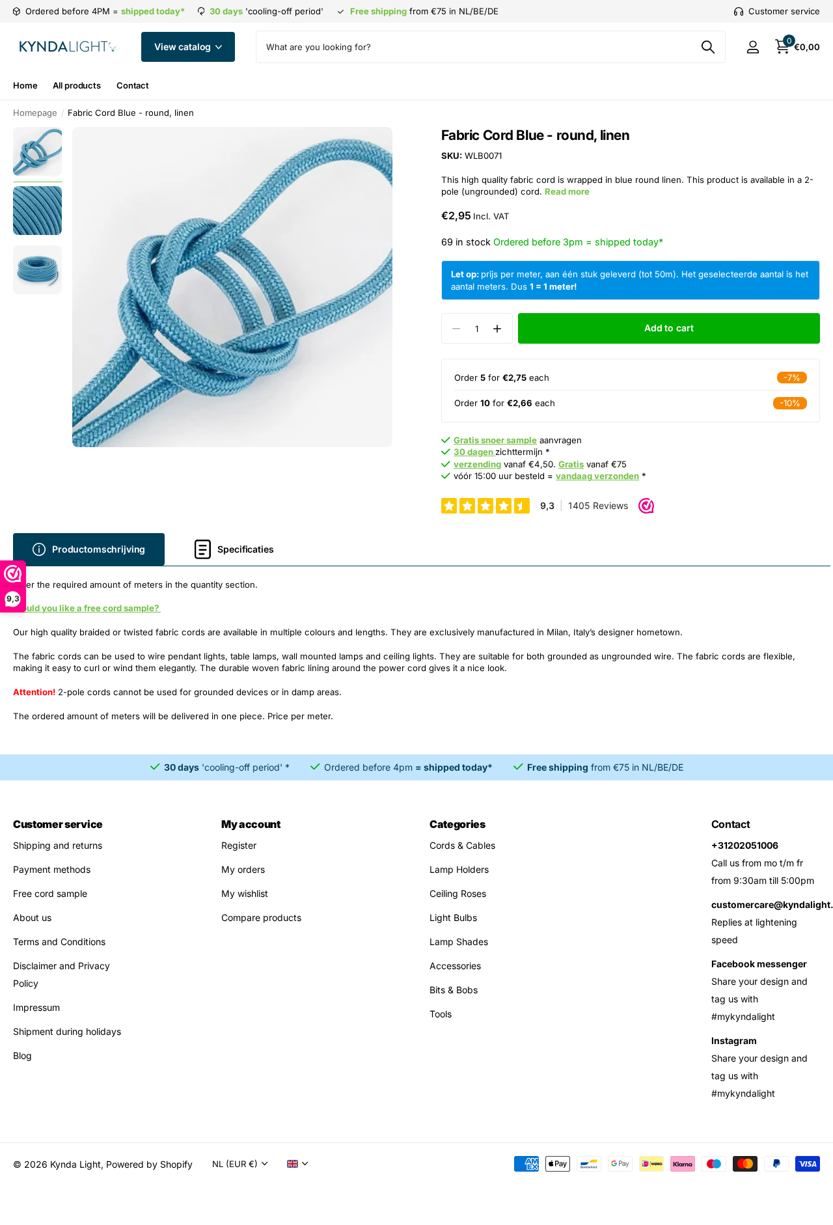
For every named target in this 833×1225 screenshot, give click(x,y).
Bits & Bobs (454, 989)
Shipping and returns (57, 845)
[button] (497, 328)
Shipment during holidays (67, 1031)
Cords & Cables (462, 845)
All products (76, 85)
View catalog (183, 46)
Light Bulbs (453, 917)
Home (25, 85)
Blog (22, 1055)
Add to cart (668, 327)
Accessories (455, 965)
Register (238, 845)
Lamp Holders (459, 869)
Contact (132, 85)
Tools (441, 1013)
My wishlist (244, 893)
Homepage (35, 112)
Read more (567, 191)
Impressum (36, 1007)
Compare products (261, 917)
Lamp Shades (459, 941)
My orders (243, 869)
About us (32, 917)
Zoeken (708, 47)
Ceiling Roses (458, 893)
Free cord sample (50, 893)
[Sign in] (752, 47)
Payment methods (51, 869)
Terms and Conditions (59, 941)
